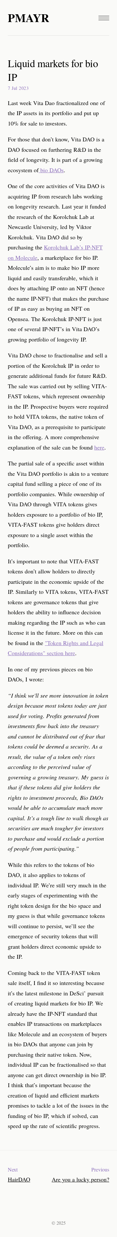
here (99, 447)
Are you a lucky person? (80, 1179)
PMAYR (28, 17)
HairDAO (19, 1179)
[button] (103, 18)
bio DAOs (51, 170)
